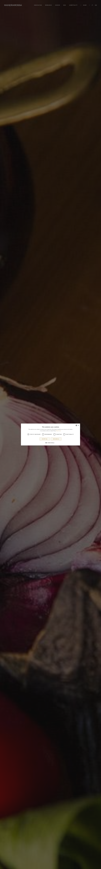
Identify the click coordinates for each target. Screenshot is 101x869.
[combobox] (76, 425)
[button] (50, 443)
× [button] (78, 425)
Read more (58, 430)
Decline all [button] (56, 439)
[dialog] (50, 435)
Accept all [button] (44, 439)
